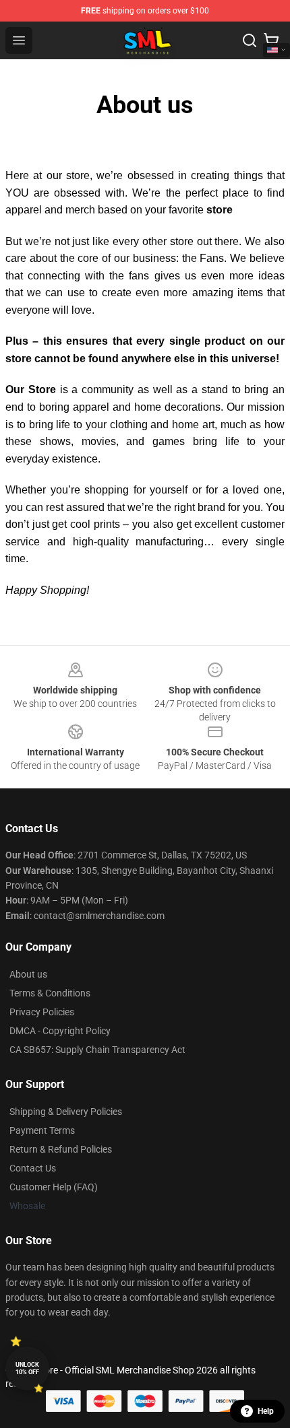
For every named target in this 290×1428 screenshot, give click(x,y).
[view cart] (271, 40)
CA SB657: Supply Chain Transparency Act (97, 1049)
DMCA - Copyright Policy (60, 1030)
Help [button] (266, 1411)
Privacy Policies (41, 1012)
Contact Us (32, 1168)
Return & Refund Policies (60, 1149)
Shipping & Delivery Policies (65, 1111)
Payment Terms (42, 1130)
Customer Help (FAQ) (53, 1187)
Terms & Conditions (49, 993)
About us (28, 974)
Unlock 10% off (27, 1368)
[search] (249, 40)
